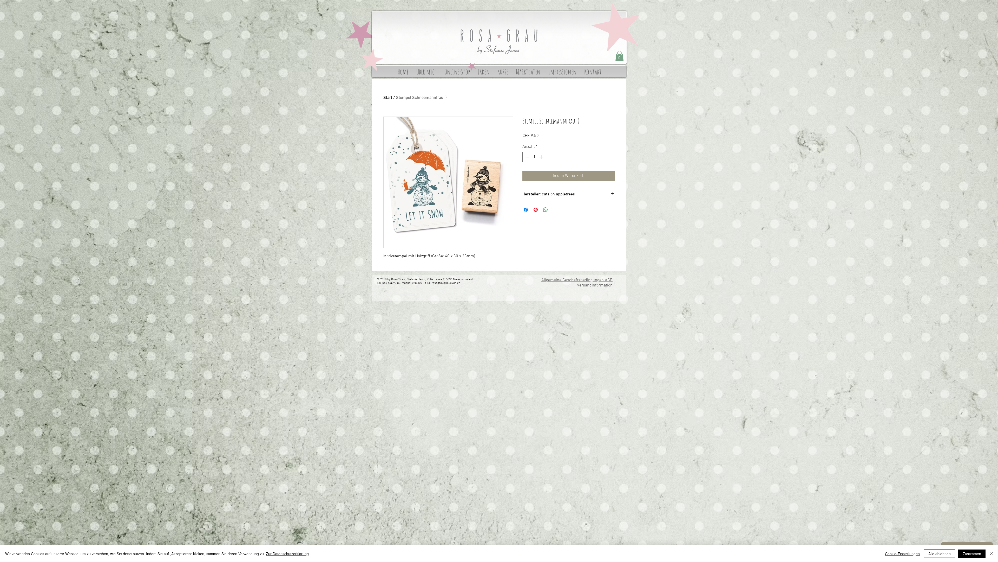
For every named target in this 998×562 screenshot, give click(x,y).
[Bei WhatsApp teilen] (545, 210)
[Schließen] (992, 554)
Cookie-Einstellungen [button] (902, 553)
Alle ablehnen (939, 553)
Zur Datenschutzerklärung (287, 553)
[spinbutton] (534, 157)
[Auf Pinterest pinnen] (536, 210)
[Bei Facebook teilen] (526, 210)
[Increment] (542, 157)
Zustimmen (972, 553)
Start (387, 97)
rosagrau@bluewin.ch (445, 283)
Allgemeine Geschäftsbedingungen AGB (577, 280)
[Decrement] (526, 157)
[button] (619, 56)
